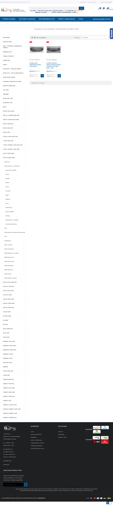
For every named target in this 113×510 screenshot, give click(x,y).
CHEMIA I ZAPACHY (8, 56)
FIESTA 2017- (6, 132)
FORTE (5, 64)
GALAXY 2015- (7, 311)
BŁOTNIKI (7, 178)
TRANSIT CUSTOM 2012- (10, 404)
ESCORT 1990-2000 (8, 111)
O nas (32, 431)
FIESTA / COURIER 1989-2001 (11, 115)
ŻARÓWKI (6, 94)
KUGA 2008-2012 (8, 328)
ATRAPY (7, 174)
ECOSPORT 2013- (8, 102)
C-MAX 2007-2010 (8, 140)
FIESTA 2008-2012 (8, 123)
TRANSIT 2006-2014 (9, 396)
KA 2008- (5, 320)
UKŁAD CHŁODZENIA (9, 249)
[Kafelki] (32, 38)
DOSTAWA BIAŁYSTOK (37, 448)
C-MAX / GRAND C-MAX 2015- (11, 149)
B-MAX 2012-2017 (8, 98)
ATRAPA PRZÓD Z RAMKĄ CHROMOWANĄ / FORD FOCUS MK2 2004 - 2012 (53, 65)
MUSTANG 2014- (7, 362)
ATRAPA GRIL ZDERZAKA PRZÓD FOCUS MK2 (35, 64)
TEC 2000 (6, 90)
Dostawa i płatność (36, 434)
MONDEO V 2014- (8, 358)
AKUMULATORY (7, 41)
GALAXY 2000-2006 (8, 303)
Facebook (6, 464)
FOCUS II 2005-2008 (9, 157)
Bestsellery (61, 434)
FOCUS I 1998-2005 (8, 153)
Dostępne (96, 37)
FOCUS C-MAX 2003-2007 (10, 136)
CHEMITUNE (6, 60)
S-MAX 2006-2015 (8, 371)
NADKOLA (7, 199)
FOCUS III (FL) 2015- (8, 290)
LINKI (5, 236)
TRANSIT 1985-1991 (8, 379)
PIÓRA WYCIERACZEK (9, 85)
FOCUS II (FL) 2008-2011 (9, 282)
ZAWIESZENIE (7, 273)
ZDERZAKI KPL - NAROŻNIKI (11, 220)
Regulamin (34, 437)
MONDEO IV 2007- (8, 354)
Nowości (60, 431)
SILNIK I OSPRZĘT (8, 244)
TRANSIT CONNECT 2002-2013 (12, 409)
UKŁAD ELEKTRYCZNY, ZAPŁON (11, 253)
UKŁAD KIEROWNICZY (9, 261)
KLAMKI (7, 182)
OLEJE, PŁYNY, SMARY (9, 77)
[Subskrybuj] (25, 484)
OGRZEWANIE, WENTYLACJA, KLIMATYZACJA (14, 232)
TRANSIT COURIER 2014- (10, 417)
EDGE (4, 107)
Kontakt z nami (62, 437)
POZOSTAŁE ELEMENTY (11, 224)
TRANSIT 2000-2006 (9, 392)
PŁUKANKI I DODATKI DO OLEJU (12, 81)
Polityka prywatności (36, 445)
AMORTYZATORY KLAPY (10, 170)
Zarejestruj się (92, 2)
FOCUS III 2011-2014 (8, 286)
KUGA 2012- (6, 333)
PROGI (6, 203)
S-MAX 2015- (6, 375)
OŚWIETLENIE (7, 240)
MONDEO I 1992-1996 (9, 341)
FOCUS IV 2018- (7, 294)
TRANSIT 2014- (7, 400)
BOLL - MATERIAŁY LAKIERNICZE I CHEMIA (12, 46)
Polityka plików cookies (37, 443)
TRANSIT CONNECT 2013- (10, 413)
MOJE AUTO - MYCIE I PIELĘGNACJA (13, 73)
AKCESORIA (6, 37)
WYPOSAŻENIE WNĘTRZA (10, 278)
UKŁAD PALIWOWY (8, 269)
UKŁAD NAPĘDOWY (8, 265)
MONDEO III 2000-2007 (9, 349)
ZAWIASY (7, 215)
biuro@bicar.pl (7, 460)
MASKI (7, 195)
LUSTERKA (7, 191)
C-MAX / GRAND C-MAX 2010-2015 (12, 145)
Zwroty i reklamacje (36, 440)
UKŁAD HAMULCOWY (9, 257)
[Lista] (35, 38)
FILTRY (5, 228)
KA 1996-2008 (7, 316)
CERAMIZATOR (7, 52)
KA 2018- (5, 324)
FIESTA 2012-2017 (8, 128)
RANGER (5, 366)
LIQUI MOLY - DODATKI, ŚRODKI (12, 68)
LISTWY (7, 186)
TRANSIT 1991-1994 (8, 383)
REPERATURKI (8, 207)
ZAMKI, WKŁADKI (9, 211)
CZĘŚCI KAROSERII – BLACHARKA (11, 166)
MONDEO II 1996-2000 (9, 345)
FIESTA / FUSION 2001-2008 (11, 119)
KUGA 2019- (6, 337)
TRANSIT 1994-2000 (9, 388)
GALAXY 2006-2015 (8, 307)
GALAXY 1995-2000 (8, 299)
